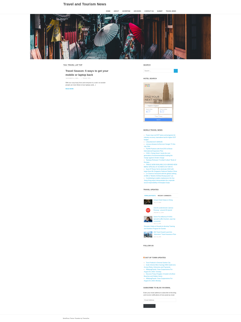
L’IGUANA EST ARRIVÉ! (154, 142)
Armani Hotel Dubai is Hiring (163, 200)
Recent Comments (164, 195)
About (116, 11)
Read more (70, 89)
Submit (159, 11)
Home (108, 11)
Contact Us (149, 11)
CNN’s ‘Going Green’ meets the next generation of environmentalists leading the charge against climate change (158, 155)
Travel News (171, 11)
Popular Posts (150, 195)
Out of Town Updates (155, 258)
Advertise (126, 11)
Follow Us (148, 246)
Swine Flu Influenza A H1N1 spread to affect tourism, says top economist (164, 219)
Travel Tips (86, 78)
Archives (137, 11)
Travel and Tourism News (84, 4)
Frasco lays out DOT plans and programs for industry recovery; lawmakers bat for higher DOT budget (160, 137)
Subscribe (149, 306)
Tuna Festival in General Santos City (158, 262)
